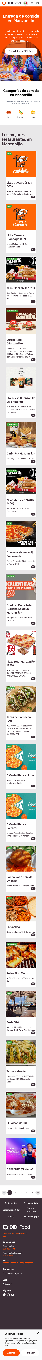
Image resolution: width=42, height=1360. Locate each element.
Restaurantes (11, 1203)
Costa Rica (15, 1234)
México (22, 1234)
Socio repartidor (31, 1203)
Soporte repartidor (11, 1210)
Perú (4, 1236)
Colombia (6, 1234)
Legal (11, 1216)
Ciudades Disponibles (31, 1210)
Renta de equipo (31, 1216)
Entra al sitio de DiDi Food (21, 51)
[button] (21, 51)
